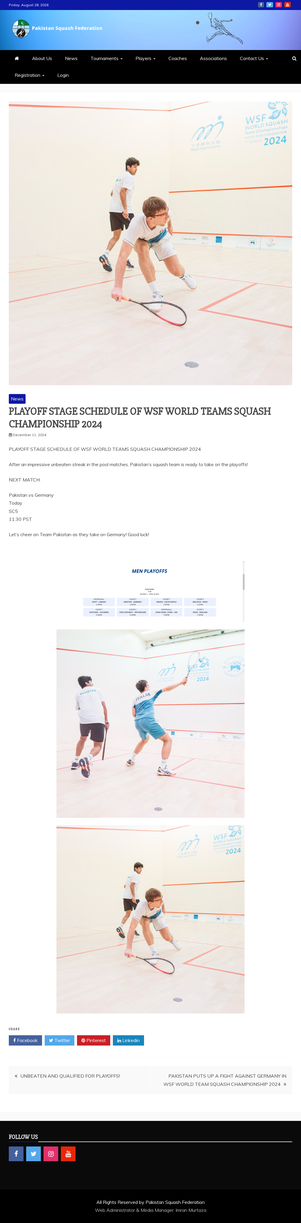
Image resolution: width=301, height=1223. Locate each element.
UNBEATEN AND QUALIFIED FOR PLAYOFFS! (70, 1076)
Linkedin (130, 1040)
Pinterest (95, 1040)
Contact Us (252, 58)
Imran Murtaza (190, 1210)
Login (63, 75)
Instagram (278, 4)
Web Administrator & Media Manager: (135, 1210)
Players (143, 58)
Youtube (287, 4)
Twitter (269, 4)
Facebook (261, 4)
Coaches (177, 58)
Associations (213, 58)
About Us (42, 58)
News (71, 58)
